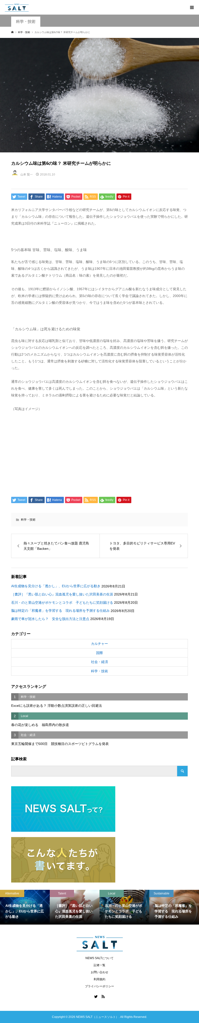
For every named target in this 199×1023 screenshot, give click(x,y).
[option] (25, 907)
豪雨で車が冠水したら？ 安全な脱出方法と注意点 (50, 619)
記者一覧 (99, 965)
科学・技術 (25, 21)
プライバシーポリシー (99, 986)
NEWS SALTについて (99, 958)
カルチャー (99, 644)
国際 (99, 653)
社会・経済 (99, 662)
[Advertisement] (99, 453)
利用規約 (99, 979)
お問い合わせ (99, 972)
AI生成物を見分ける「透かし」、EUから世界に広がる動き (55, 586)
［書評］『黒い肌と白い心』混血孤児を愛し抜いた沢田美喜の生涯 (62, 594)
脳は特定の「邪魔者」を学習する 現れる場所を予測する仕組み (60, 610)
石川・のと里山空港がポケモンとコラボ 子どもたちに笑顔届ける (62, 602)
